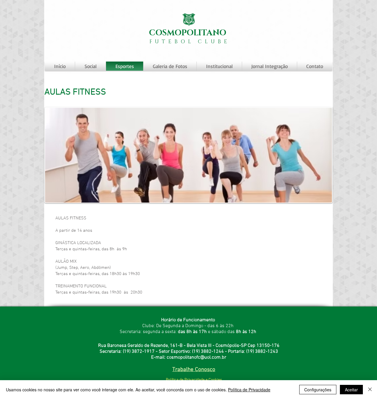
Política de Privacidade (249, 390)
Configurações (317, 390)
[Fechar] (369, 389)
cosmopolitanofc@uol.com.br (196, 357)
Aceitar (351, 390)
